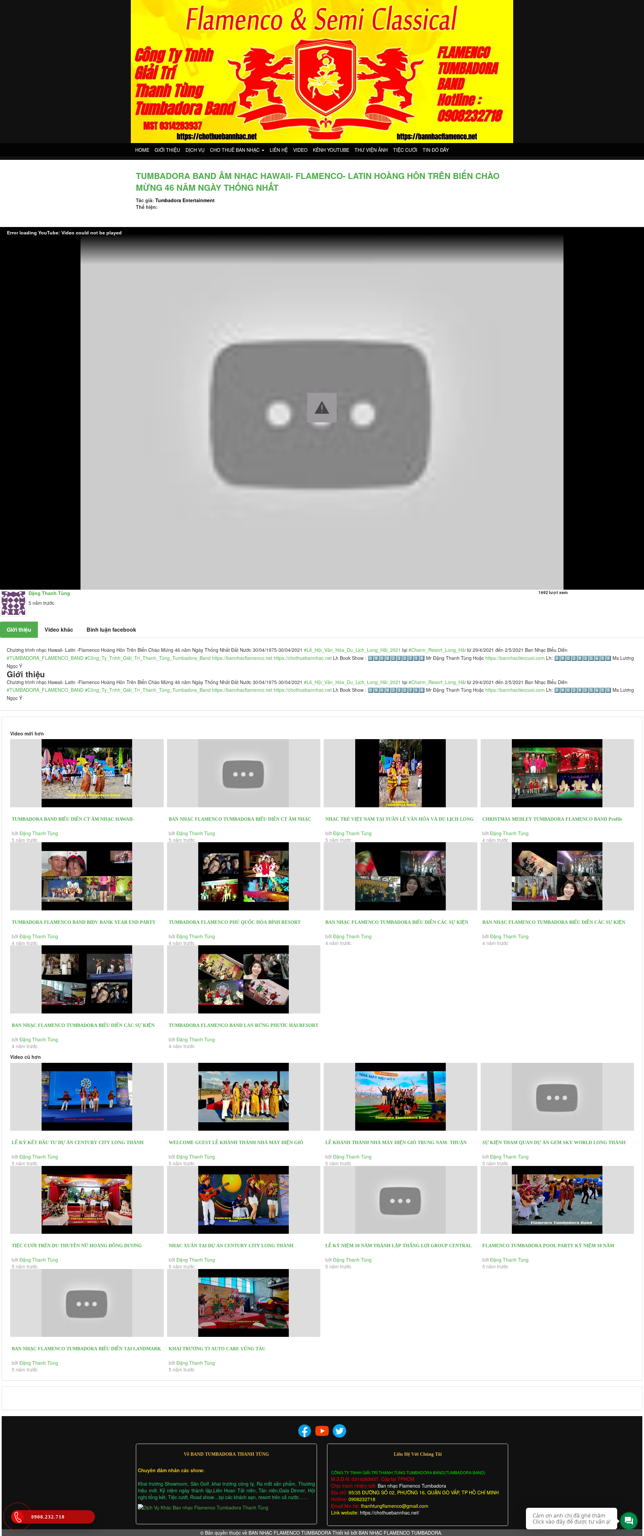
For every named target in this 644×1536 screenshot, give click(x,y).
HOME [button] (142, 149)
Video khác (59, 629)
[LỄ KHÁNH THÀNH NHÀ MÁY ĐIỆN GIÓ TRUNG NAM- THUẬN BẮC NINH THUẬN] (400, 1097)
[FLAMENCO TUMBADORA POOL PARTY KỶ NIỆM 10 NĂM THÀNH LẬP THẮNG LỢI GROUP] (557, 1200)
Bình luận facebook (111, 629)
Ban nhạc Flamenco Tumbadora (411, 1485)
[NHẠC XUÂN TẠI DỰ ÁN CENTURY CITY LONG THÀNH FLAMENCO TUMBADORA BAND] (244, 1200)
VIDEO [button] (300, 149)
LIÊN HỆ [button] (279, 149)
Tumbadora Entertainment (185, 200)
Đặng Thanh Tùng (38, 833)
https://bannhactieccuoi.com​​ (515, 657)
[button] (322, 407)
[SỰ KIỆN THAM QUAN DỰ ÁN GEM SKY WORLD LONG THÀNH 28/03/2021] (557, 1097)
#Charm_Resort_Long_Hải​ (437, 649)
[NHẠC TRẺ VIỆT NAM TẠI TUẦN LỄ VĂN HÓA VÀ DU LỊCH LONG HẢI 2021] (400, 773)
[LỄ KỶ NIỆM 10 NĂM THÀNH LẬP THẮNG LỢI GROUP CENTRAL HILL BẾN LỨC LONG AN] (400, 1200)
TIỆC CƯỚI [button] (405, 149)
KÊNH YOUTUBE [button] (331, 149)
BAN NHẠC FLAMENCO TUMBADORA (290, 1532)
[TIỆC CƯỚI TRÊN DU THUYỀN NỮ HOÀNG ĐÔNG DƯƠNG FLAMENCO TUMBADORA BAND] (87, 1200)
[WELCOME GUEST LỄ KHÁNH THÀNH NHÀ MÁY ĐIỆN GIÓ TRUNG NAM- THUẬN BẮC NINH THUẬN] (244, 1097)
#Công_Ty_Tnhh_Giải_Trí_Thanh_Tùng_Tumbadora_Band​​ (148, 657)
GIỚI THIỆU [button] (167, 149)
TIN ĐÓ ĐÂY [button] (436, 149)
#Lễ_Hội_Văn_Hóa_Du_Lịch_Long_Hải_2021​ (352, 649)
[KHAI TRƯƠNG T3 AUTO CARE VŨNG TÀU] (244, 1303)
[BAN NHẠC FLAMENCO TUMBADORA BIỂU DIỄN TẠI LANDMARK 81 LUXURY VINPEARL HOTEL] (87, 1303)
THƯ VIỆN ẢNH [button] (371, 149)
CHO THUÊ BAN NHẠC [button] (235, 149)
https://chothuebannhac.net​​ (303, 657)
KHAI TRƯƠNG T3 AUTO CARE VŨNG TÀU (217, 1348)
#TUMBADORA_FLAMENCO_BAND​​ (45, 657)
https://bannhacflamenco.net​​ (242, 657)
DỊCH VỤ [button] (195, 149)
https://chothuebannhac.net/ (389, 1512)
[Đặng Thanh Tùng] (13, 602)
